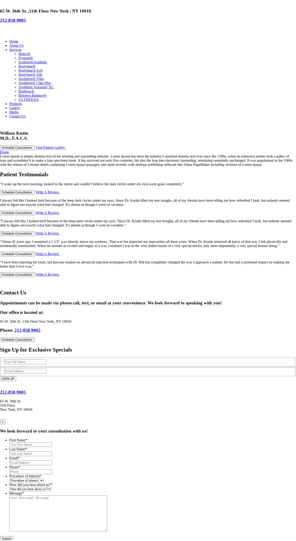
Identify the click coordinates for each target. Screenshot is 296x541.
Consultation (17, 147)
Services (15, 50)
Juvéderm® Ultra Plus (34, 83)
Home (13, 41)
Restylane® (27, 66)
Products (15, 104)
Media (13, 112)
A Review (48, 192)
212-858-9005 (13, 20)
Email (14, 458)
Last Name (18, 449)
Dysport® (25, 58)
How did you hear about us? (30, 485)
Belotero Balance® (32, 95)
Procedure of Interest (25, 476)
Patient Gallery (51, 147)
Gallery (14, 108)
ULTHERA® (28, 100)
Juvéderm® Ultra (31, 79)
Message (16, 493)
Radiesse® (26, 91)
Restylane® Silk (30, 75)
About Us (16, 45)
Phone (14, 467)
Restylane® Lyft (30, 70)
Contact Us (17, 116)
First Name (18, 440)
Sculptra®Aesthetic (32, 62)
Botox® (24, 54)
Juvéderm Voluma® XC (36, 87)
